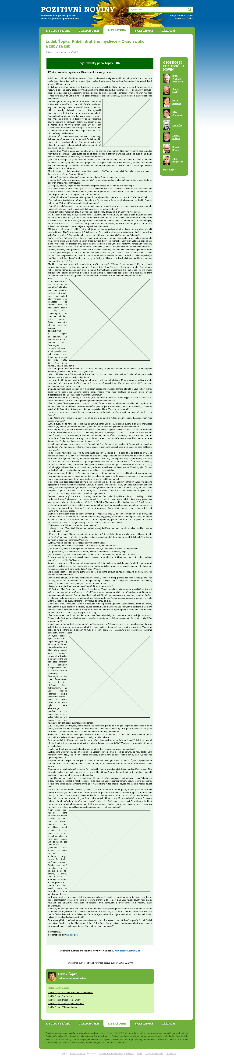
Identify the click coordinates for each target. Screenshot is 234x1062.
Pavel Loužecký (77, 1053)
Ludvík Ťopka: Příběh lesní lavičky (64, 1000)
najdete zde (72, 935)
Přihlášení (171, 1053)
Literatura (117, 30)
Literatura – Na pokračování (65, 52)
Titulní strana (57, 31)
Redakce (130, 1053)
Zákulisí (168, 31)
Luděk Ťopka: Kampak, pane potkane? (66, 1003)
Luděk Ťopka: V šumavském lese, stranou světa (70, 992)
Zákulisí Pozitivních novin (111, 1053)
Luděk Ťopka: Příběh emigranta (62, 1007)
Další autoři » (169, 170)
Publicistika (89, 31)
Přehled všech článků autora (72, 978)
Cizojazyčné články (154, 1053)
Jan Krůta (177, 125)
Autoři (139, 1053)
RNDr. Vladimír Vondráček (177, 79)
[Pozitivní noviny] (78, 9)
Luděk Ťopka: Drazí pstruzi (60, 996)
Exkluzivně (144, 31)
